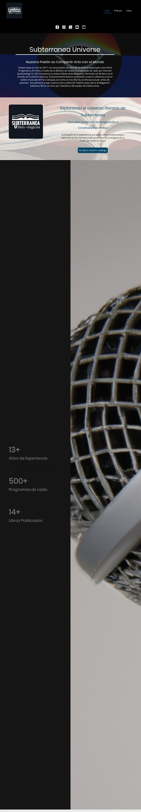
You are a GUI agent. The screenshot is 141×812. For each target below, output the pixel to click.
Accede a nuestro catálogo (93, 150)
